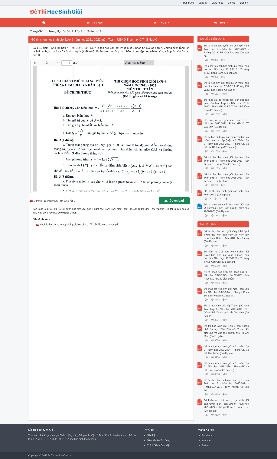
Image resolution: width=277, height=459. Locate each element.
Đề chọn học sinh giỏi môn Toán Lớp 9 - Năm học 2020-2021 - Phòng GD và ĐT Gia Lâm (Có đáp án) (226, 123)
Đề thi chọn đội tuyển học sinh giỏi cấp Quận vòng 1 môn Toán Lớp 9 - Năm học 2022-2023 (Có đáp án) (226, 208)
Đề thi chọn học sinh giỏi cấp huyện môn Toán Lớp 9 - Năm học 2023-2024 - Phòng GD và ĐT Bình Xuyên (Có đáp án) (226, 385)
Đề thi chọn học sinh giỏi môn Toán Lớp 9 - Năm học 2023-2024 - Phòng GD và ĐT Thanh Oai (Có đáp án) (226, 349)
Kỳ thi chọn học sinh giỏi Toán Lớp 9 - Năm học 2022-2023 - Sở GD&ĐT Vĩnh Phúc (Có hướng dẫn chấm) (226, 275)
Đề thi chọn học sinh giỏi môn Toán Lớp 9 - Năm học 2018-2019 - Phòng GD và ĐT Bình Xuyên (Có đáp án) (226, 366)
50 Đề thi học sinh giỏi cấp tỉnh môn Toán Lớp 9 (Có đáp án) (226, 193)
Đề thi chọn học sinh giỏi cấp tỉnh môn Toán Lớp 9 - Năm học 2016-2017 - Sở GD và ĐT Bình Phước (226, 177)
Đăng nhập (217, 3)
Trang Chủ (188, 3)
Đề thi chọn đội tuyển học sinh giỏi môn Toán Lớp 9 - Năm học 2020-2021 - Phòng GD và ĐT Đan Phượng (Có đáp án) (226, 50)
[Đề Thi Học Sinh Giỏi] (58, 11)
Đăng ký (202, 3)
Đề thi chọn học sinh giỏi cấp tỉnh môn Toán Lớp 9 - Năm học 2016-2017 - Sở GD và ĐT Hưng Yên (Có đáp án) (226, 161)
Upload (231, 3)
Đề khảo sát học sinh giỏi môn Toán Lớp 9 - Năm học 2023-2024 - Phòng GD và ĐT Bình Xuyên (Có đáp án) (226, 292)
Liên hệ (244, 3)
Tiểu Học (97, 22)
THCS (162, 22)
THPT (221, 22)
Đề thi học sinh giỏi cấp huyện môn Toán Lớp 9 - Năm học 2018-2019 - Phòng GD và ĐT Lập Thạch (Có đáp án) (226, 86)
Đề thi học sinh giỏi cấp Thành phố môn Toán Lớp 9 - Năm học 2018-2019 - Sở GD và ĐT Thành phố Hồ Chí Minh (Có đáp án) (226, 310)
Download (176, 200)
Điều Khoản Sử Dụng (158, 440)
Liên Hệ (151, 435)
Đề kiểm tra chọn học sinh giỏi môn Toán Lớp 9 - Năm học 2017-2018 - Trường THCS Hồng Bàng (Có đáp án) (226, 69)
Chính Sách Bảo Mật (158, 445)
